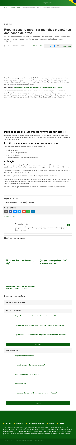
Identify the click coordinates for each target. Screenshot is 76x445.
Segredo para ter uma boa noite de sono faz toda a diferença (38, 316)
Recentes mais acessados (16, 302)
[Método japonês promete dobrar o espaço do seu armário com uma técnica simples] (21, 257)
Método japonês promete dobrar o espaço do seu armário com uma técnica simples (20, 262)
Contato (61, 423)
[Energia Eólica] (10, 386)
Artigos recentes (13, 350)
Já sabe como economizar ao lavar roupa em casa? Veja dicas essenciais (20, 287)
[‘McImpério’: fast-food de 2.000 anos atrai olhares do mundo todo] (10, 327)
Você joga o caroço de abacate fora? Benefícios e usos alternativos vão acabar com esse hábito (53, 262)
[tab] (38, 302)
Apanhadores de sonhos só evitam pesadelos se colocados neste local (41, 335)
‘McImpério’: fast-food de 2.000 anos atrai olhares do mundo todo (39, 325)
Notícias (8, 24)
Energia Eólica (20, 384)
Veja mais (38, 344)
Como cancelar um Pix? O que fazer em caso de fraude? (36, 393)
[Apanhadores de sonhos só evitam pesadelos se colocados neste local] (10, 337)
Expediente (19, 423)
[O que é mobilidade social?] (10, 358)
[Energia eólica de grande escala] (10, 376)
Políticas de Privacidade (36, 423)
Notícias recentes (13, 311)
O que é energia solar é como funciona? (30, 365)
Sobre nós (8, 423)
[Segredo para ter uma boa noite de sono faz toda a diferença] (10, 318)
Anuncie (51, 423)
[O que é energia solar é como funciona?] (10, 367)
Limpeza (23, 202)
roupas (31, 202)
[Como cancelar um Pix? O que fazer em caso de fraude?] (10, 395)
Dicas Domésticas (11, 202)
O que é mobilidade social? (25, 356)
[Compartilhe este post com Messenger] (54, 46)
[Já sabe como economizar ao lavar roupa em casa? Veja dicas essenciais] (21, 283)
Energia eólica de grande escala (27, 374)
